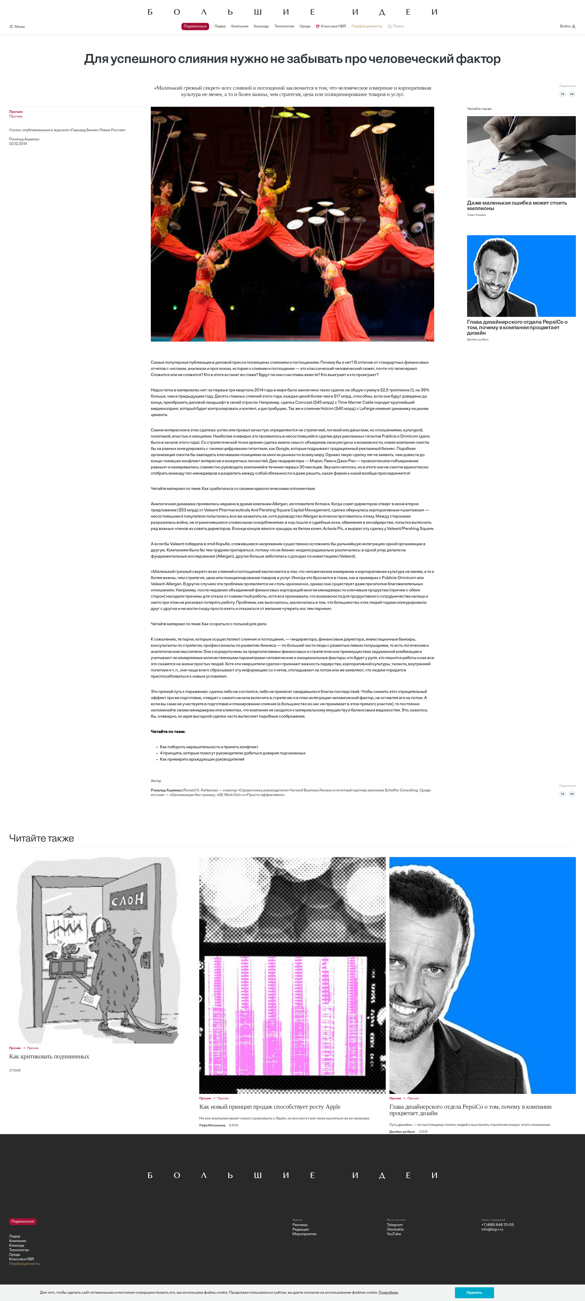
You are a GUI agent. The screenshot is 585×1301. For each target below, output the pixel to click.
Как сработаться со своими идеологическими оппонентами (258, 489)
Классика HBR (333, 26)
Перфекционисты (366, 26)
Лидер (220, 26)
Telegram (395, 1225)
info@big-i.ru (492, 1230)
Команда (261, 26)
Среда (305, 26)
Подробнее (388, 1293)
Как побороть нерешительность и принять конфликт (209, 747)
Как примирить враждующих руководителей (202, 760)
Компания (239, 26)
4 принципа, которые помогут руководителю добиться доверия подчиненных (233, 753)
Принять (474, 1293)
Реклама (300, 1225)
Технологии (284, 26)
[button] (396, 26)
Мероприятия (304, 1234)
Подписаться (195, 26)
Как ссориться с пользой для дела (234, 624)
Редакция (300, 1230)
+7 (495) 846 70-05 (497, 1225)
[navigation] (281, 26)
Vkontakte (395, 1230)
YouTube (394, 1234)
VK (572, 94)
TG (562, 94)
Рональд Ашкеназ (24, 139)
